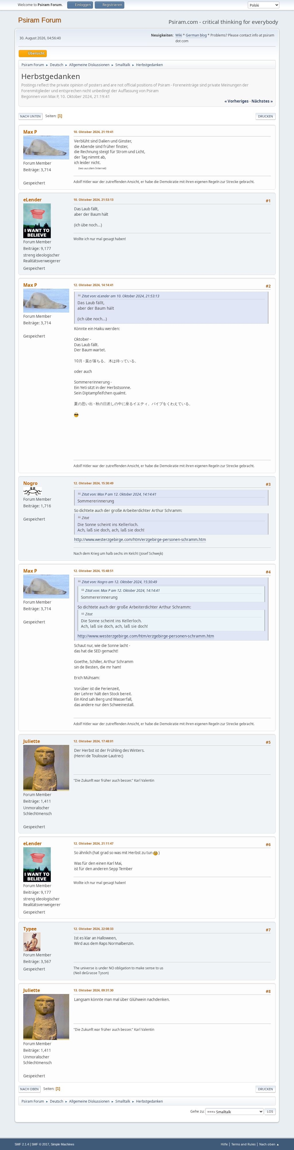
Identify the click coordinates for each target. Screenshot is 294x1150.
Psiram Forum (39, 20)
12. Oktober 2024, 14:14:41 (93, 285)
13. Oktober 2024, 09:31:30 (93, 990)
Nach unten (30, 116)
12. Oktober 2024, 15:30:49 (93, 483)
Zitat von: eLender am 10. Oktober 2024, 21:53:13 (120, 296)
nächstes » (262, 101)
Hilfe (224, 1144)
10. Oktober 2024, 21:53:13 (93, 199)
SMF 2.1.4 (22, 1144)
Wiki (178, 35)
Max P (30, 132)
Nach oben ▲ (269, 1144)
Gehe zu (197, 1111)
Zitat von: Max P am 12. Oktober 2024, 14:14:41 (119, 494)
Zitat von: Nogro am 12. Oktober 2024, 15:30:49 (119, 581)
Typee (29, 929)
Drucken (265, 116)
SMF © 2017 (40, 1144)
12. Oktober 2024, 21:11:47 (93, 843)
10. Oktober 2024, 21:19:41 (93, 132)
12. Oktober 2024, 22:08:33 (93, 928)
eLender (32, 200)
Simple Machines (62, 1144)
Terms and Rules (243, 1144)
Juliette (31, 741)
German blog (196, 35)
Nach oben (29, 1089)
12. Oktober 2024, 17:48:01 (93, 741)
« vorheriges (237, 101)
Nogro (30, 483)
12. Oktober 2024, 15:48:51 (93, 571)
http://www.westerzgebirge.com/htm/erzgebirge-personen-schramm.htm (140, 539)
